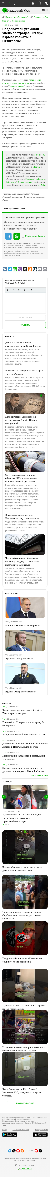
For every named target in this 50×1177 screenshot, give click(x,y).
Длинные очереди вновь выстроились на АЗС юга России (23, 344)
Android (36, 155)
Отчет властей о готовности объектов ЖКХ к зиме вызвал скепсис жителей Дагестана (21, 478)
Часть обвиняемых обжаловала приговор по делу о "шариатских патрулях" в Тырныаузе (23, 561)
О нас (4, 1130)
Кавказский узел (16, 86)
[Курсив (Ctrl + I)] (13, 290)
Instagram (40, 179)
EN (9, 3)
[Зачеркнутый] (24, 290)
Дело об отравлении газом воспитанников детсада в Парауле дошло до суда (25, 745)
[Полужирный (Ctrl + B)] (7, 290)
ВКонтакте (11, 182)
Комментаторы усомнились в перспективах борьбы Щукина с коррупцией (22, 420)
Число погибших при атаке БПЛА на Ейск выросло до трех (22, 711)
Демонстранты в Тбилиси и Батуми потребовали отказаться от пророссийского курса (22, 818)
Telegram (36, 167)
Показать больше (25, 1103)
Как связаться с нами (20, 1130)
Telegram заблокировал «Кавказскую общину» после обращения (22, 960)
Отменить (25, 325)
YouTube (41, 185)
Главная (5, 21)
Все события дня (39, 776)
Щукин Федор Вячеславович (20, 691)
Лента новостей (18, 21)
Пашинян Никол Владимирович (22, 625)
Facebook (29, 179)
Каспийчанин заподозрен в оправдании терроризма (23, 757)
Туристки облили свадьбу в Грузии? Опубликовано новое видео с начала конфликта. (22, 915)
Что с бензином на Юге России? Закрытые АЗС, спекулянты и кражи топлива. (22, 1092)
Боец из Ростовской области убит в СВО (24, 734)
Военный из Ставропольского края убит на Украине (24, 372)
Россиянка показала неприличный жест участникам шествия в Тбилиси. (23, 1048)
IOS (43, 155)
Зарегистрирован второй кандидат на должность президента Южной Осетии (23, 769)
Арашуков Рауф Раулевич (19, 658)
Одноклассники (25, 182)
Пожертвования (41, 1130)
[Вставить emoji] (31, 290)
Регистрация (25, 317)
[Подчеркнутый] (19, 290)
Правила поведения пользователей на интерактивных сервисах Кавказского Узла (25, 1159)
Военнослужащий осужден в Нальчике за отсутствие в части (22, 516)
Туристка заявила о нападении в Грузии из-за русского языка (23, 1007)
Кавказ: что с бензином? (16, 17)
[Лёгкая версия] (14, 3)
